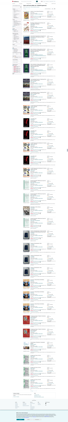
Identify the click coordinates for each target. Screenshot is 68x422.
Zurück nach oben (34, 400)
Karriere (31, 405)
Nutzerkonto (47, 1)
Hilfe (54, 1)
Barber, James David (33, 81)
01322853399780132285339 (39, 40)
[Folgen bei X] (45, 405)
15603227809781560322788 (39, 54)
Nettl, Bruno (32, 280)
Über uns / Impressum (32, 403)
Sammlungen (20, 3)
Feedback (67, 150)
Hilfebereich (39, 403)
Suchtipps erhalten (36, 394)
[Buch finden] (37, 1)
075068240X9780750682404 (39, 27)
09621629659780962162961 (39, 110)
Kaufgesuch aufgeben (16, 396)
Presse (31, 404)
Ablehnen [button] (28, 419)
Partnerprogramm (24, 404)
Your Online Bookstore (35, 237)
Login (44, 1)
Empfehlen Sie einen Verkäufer (26, 405)
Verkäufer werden (54, 3)
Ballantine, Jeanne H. (33, 344)
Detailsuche (13, 3)
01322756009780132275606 (39, 185)
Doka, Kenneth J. (32, 119)
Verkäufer (46, 3)
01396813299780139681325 (39, 210)
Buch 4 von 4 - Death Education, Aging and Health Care (39, 55)
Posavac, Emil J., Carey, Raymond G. (35, 182)
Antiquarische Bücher (28, 3)
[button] (23, 8)
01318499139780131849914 (39, 235)
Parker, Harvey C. (32, 107)
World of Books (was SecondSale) (37, 29)
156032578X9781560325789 (39, 122)
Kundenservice (39, 404)
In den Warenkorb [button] (49, 28)
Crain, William (32, 244)
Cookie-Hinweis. (34, 416)
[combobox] (28, 1)
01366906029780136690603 (39, 383)
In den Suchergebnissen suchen (16, 5)
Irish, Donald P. (32, 52)
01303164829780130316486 (39, 283)
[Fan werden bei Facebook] (45, 403)
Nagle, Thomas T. (32, 356)
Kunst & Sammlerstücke (38, 3)
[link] (54, 8)
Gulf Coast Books (35, 212)
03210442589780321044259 (39, 320)
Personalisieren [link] (37, 419)
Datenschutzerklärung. (26, 417)
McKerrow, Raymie (32, 331)
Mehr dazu (14, 26)
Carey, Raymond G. (37, 220)
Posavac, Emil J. (32, 220)
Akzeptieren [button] (20, 419)
